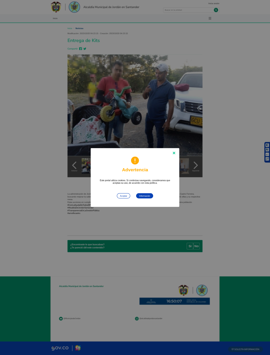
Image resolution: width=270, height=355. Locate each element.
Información (144, 196)
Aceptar (123, 196)
